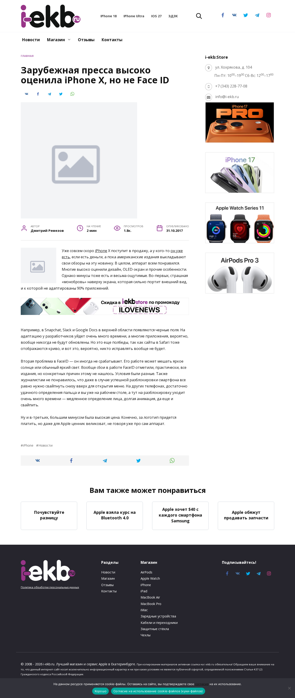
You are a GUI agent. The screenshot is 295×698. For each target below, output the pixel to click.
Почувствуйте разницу (49, 515)
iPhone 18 (108, 16)
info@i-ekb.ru (227, 96)
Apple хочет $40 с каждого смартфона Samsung (180, 514)
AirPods (146, 572)
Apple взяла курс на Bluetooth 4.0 (115, 515)
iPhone (101, 250)
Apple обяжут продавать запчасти (246, 515)
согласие (202, 684)
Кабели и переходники (159, 622)
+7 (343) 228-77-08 (231, 86)
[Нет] (289, 688)
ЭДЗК (173, 16)
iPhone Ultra (134, 16)
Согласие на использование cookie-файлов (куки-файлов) (158, 691)
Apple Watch (150, 578)
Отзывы (86, 39)
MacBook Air (150, 597)
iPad (144, 591)
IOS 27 (156, 16)
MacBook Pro (151, 604)
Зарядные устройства (158, 616)
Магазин (56, 39)
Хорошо (100, 691)
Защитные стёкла (155, 629)
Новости (31, 39)
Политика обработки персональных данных (50, 587)
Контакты (111, 39)
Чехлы (145, 635)
